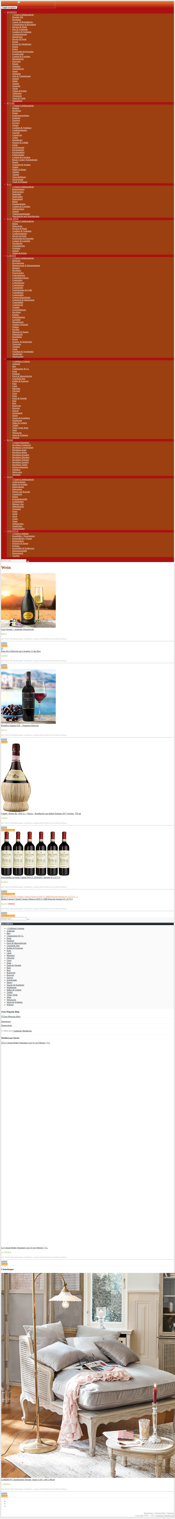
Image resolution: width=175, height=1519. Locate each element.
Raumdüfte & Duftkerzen (23, 548)
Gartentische (17, 305)
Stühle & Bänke (19, 169)
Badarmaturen (18, 189)
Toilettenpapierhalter (21, 214)
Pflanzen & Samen (20, 332)
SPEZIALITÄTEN (15, 359)
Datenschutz (6, 1025)
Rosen (15, 339)
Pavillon (15, 329)
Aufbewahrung (18, 482)
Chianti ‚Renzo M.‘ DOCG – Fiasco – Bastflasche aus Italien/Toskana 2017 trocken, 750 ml (41, 813)
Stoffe (15, 514)
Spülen (15, 167)
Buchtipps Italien (19, 452)
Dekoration (17, 489)
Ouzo (14, 393)
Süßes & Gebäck (19, 423)
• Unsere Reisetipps (20, 442)
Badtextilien (17, 197)
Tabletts (15, 172)
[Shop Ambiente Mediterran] (36, 7)
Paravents (16, 61)
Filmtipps (16, 469)
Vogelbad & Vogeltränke (23, 351)
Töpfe (15, 349)
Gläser (15, 137)
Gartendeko (17, 280)
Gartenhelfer (17, 288)
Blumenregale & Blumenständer (26, 265)
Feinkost (16, 374)
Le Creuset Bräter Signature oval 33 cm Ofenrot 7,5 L (24, 1248)
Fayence (16, 123)
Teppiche (16, 86)
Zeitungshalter (18, 529)
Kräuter (15, 315)
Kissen (15, 46)
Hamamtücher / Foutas (22, 538)
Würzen (15, 438)
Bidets (15, 201)
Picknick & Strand (20, 543)
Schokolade (17, 413)
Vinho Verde (12, 995)
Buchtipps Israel (19, 450)
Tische (15, 88)
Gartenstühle (17, 302)
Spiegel (15, 78)
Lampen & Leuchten (21, 56)
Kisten (15, 49)
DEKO (10, 477)
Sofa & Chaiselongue (21, 76)
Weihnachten (18, 524)
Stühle (15, 81)
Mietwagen (17, 472)
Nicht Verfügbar (8, 830)
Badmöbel (16, 194)
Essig (14, 371)
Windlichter (17, 354)
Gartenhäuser (18, 285)
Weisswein (17, 433)
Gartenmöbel (18, 295)
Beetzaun (16, 260)
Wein (14, 430)
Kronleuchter (18, 54)
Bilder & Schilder (19, 484)
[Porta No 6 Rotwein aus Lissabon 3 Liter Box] (2, 649)
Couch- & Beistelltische (22, 22)
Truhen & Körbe (19, 91)
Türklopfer (17, 93)
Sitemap (170, 1513)
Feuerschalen (18, 273)
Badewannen (18, 192)
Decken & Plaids (19, 27)
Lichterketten (18, 501)
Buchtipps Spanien (20, 462)
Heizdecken (17, 37)
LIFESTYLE (12, 531)
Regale (15, 64)
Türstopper (17, 96)
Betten (15, 224)
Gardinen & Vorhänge (21, 32)
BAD (9, 184)
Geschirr (16, 133)
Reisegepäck (17, 553)
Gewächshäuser (19, 310)
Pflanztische (17, 334)
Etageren (16, 120)
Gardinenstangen (19, 34)
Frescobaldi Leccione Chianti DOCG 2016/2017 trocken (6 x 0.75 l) (30, 877)
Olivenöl (16, 391)
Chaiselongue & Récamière (24, 24)
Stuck (14, 516)
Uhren (15, 519)
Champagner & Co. (20, 369)
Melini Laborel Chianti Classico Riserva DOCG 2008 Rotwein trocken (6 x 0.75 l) (37, 899)
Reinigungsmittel (19, 551)
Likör (14, 386)
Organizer (16, 509)
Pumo (14, 511)
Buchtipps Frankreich (21, 445)
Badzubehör (17, 199)
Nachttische (17, 243)
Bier (14, 366)
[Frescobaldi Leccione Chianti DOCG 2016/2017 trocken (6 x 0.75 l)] (35, 875)
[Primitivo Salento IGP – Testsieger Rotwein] (28, 723)
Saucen (15, 410)
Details (4, 643)
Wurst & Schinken (20, 435)
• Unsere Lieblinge (20, 533)
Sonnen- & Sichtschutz (22, 342)
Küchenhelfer (18, 150)
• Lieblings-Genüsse (21, 361)
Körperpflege (18, 541)
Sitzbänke (16, 74)
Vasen (15, 521)
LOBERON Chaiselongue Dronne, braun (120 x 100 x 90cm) (28, 1479)
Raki (14, 401)
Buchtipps (16, 19)
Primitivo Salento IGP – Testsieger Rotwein (20, 725)
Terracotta (16, 344)
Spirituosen (17, 420)
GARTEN (11, 256)
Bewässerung (18, 263)
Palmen (15, 327)
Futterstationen (18, 275)
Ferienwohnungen (20, 467)
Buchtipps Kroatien (20, 455)
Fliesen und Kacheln (21, 492)
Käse (14, 383)
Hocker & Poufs (19, 39)
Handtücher (17, 140)
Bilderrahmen (18, 487)
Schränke (16, 66)
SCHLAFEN (12, 219)
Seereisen (16, 474)
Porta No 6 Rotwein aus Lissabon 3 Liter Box (21, 651)
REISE (10, 440)
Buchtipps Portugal (20, 460)
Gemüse (15, 307)
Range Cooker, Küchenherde (24, 160)
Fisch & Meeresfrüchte (22, 376)
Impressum (6, 1021)
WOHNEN (12, 12)
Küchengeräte (18, 147)
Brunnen (16, 268)
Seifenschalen (18, 209)
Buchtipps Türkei (19, 465)
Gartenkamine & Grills (22, 290)
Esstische (16, 118)
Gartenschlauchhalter (21, 297)
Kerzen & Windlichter (21, 44)
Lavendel (16, 319)
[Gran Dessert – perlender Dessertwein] (28, 627)
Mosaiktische (18, 59)
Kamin (15, 42)
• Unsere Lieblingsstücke (23, 15)
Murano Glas (18, 504)
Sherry (15, 415)
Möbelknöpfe (18, 506)
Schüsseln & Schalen (21, 165)
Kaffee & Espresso (20, 381)
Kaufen (4, 646)
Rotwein (16, 408)
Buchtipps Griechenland (22, 447)
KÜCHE (11, 103)
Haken (15, 497)
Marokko (16, 388)
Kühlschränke (18, 155)
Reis (14, 403)
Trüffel (15, 425)
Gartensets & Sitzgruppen (23, 300)
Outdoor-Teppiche (20, 324)
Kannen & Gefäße (20, 142)
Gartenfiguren (18, 283)
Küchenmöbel (18, 152)
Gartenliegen (17, 292)
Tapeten (15, 83)
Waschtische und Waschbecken (25, 216)
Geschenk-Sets (18, 378)
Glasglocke (17, 135)
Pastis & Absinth (19, 398)
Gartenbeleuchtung (20, 278)
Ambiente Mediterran (22, 1031)
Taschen (15, 556)
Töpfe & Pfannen (19, 182)
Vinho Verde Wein (20, 428)
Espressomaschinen (20, 115)
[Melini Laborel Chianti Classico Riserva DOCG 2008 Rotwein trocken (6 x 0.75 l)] (39, 896)
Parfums (15, 546)
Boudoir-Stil (17, 17)
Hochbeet (16, 312)
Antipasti (16, 364)
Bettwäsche (17, 226)
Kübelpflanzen (18, 317)
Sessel (15, 71)
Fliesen (15, 125)
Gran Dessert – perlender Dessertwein (17, 629)
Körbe (15, 145)
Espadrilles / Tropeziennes (23, 536)
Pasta (14, 396)
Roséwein (16, 406)
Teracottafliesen (19, 177)
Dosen (15, 113)
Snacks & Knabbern (21, 418)
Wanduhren (17, 101)
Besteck (15, 108)
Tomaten (16, 347)
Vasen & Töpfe (18, 98)
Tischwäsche (17, 179)
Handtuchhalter (19, 204)
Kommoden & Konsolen (23, 51)
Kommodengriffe (19, 499)
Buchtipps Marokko (21, 457)
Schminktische (18, 246)
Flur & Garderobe (20, 29)
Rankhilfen (17, 337)
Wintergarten (17, 356)
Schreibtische (18, 69)
